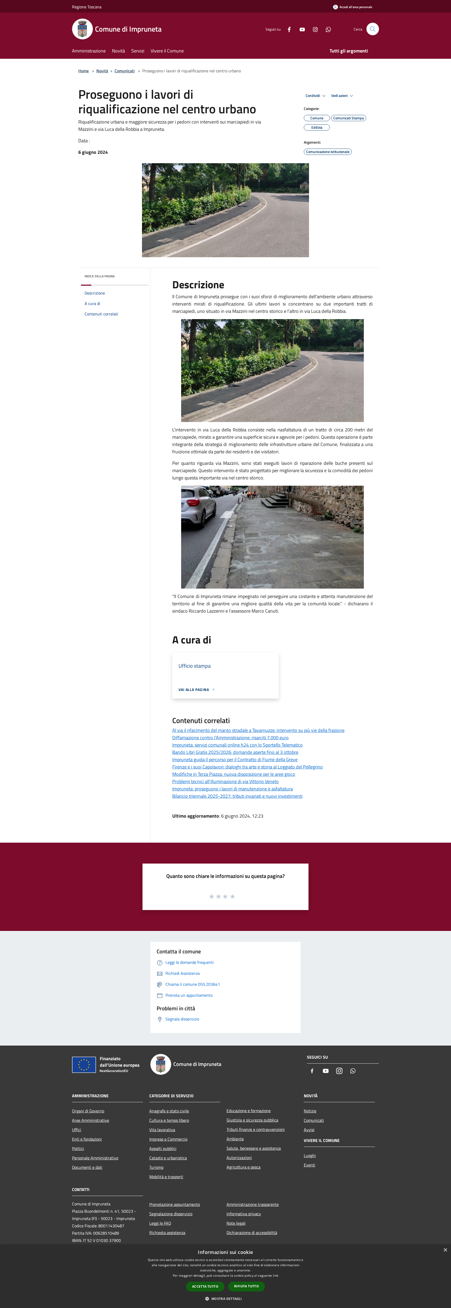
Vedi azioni (339, 95)
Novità (102, 71)
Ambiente (235, 1139)
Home (83, 71)
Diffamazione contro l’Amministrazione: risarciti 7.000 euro (230, 737)
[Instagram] (313, 28)
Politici (78, 1148)
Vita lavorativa (162, 1130)
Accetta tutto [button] (205, 1286)
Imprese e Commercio (168, 1139)
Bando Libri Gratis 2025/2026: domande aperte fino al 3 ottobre (235, 752)
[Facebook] (287, 28)
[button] (225, 1298)
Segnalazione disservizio (170, 1214)
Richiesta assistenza (167, 1232)
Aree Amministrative (90, 1120)
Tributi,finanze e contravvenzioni (256, 1129)
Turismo (156, 1167)
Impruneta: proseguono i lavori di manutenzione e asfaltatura (232, 788)
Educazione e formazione (249, 1110)
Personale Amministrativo (95, 1158)
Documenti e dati (87, 1167)
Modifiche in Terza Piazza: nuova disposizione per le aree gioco (233, 774)
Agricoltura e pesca (243, 1167)
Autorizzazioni (239, 1157)
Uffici (76, 1130)
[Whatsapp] (326, 28)
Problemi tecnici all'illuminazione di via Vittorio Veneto (225, 781)
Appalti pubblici (162, 1148)
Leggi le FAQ (160, 1223)
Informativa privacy (244, 1214)
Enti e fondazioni (87, 1139)
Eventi (309, 1165)
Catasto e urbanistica (168, 1158)
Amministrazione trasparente (253, 1204)
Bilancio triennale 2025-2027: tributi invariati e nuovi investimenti (237, 796)
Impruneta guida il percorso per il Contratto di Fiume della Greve (235, 759)
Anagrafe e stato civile (169, 1111)
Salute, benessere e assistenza (254, 1148)
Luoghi (310, 1155)
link (275, 1275)
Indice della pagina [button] (100, 276)
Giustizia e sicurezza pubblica (252, 1120)
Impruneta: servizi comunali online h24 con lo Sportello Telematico (237, 744)
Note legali (236, 1223)
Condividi (313, 95)
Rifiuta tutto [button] (246, 1286)
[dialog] (225, 1276)
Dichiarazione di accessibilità (252, 1232)
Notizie (310, 1111)
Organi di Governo (88, 1111)
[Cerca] (372, 29)
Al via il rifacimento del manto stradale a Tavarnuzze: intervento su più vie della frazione (258, 730)
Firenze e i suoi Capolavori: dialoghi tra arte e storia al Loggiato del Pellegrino (247, 766)
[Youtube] (300, 28)
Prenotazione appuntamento (174, 1204)
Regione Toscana (87, 7)
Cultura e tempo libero (169, 1120)
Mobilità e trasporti (166, 1177)
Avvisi (309, 1130)
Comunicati (125, 71)
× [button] (445, 1250)
